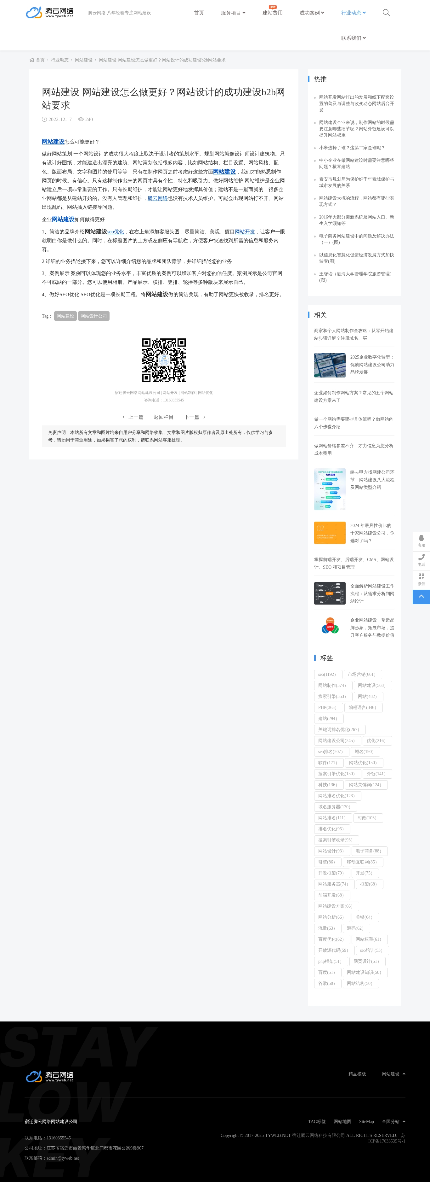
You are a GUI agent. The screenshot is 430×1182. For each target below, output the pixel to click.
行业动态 (352, 12)
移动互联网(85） (363, 862)
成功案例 (310, 12)
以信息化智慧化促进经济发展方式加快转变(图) (356, 258)
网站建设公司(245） (337, 740)
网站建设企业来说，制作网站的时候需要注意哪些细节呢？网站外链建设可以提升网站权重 (356, 128)
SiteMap (366, 1121)
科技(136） (329, 784)
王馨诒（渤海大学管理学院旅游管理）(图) (356, 277)
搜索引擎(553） (333, 696)
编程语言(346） (363, 707)
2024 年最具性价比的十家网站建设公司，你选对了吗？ (372, 533)
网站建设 (84, 60)
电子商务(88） (370, 851)
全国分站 (390, 1121)
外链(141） (377, 773)
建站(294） (329, 718)
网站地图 (342, 1121)
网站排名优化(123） (337, 795)
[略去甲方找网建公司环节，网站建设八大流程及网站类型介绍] (330, 489)
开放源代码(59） (334, 950)
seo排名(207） (331, 751)
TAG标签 (317, 1121)
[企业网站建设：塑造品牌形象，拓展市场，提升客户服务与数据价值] (330, 625)
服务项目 (231, 12)
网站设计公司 (94, 316)
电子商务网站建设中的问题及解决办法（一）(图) (356, 239)
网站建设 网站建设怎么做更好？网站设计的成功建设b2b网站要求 (162, 60)
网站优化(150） (364, 762)
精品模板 (357, 1074)
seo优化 (115, 231)
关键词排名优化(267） (340, 729)
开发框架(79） (332, 873)
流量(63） (327, 928)
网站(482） (368, 696)
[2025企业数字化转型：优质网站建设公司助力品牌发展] (330, 365)
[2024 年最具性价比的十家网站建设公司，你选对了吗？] (330, 533)
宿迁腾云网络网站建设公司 (56, 12)
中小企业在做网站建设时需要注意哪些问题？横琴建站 (356, 163)
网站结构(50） (361, 983)
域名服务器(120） (335, 807)
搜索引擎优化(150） (337, 773)
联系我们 (352, 37)
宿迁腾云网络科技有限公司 (318, 1135)
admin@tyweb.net (63, 1158)
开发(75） (365, 873)
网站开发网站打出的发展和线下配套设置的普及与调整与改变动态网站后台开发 (356, 103)
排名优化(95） (332, 829)
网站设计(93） (332, 851)
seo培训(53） (372, 950)
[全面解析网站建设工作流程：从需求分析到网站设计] (330, 593)
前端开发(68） (332, 895)
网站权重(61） (370, 939)
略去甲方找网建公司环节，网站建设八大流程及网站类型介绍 (372, 479)
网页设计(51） (368, 961)
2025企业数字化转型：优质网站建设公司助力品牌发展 (372, 364)
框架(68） (369, 884)
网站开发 (245, 231)
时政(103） (368, 818)
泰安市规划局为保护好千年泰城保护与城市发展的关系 (356, 182)
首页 (199, 12)
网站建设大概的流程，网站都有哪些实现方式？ (356, 201)
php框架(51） (331, 961)
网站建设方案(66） (336, 906)
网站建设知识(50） (365, 972)
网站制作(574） (333, 685)
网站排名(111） (333, 818)
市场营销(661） (363, 674)
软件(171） (329, 762)
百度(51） (327, 972)
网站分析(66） (332, 917)
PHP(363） (328, 707)
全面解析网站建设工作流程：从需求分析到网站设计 (372, 593)
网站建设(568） (373, 685)
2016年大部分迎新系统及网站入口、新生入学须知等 (356, 220)
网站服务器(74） (334, 884)
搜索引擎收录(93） (336, 840)
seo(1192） (328, 674)
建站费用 (273, 12)
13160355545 (59, 1138)
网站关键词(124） (366, 784)
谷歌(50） (327, 983)
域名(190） (365, 751)
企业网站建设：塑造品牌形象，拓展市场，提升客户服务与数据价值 (372, 627)
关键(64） (365, 917)
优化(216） (377, 740)
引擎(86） (327, 862)
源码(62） (356, 928)
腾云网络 (158, 198)
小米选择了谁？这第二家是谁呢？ (352, 147)
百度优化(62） (332, 939)
